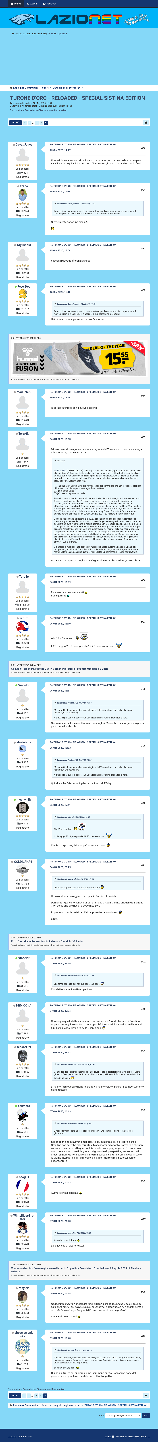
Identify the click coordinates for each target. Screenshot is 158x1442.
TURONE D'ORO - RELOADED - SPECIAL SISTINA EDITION (77, 98)
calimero (24, 1106)
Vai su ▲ (145, 1436)
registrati (62, 33)
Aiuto (108, 1436)
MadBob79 (24, 392)
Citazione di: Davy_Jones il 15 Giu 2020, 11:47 (76, 204)
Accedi (51, 33)
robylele (24, 1288)
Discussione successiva (53, 110)
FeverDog (24, 286)
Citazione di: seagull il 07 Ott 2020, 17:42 (74, 1233)
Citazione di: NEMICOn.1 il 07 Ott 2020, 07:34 (76, 1065)
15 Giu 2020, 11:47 (60, 150)
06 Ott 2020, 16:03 (60, 439)
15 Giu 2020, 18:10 (60, 292)
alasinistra (24, 742)
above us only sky (24, 1334)
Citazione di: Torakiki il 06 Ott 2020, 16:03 (74, 703)
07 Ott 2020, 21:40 (60, 1221)
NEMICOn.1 (24, 1005)
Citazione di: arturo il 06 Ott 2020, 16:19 (73, 817)
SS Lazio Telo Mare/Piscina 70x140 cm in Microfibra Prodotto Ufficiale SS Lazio (59, 668)
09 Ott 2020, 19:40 (60, 1338)
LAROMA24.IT (61, 470)
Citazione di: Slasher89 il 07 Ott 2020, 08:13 (75, 1124)
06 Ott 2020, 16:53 (60, 747)
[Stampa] (146, 122)
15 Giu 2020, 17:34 (60, 191)
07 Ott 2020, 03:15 (60, 963)
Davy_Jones (24, 144)
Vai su (15, 1395)
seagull (24, 1177)
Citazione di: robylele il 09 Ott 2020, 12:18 (74, 1350)
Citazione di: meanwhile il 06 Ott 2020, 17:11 (75, 879)
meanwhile (24, 799)
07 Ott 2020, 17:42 (60, 1182)
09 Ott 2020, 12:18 (60, 1293)
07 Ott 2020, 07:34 (60, 1011)
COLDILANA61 (24, 862)
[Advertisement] (79, 61)
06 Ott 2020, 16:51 (60, 690)
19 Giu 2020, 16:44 (60, 397)
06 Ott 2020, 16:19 (60, 623)
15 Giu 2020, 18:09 (60, 250)
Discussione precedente (24, 110)
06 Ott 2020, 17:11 (60, 805)
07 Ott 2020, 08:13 (60, 1052)
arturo (24, 618)
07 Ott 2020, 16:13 (60, 1111)
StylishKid (24, 245)
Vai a (101, 1415)
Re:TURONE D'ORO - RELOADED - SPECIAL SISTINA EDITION (83, 144)
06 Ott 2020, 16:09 (60, 582)
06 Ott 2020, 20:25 (60, 867)
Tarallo (24, 576)
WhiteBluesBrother (24, 1217)
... (33, 122)
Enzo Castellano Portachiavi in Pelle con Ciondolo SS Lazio (47, 941)
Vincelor (24, 685)
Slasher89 (24, 1047)
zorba (24, 186)
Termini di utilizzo (126, 1436)
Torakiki (23, 433)
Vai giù (15, 122)
